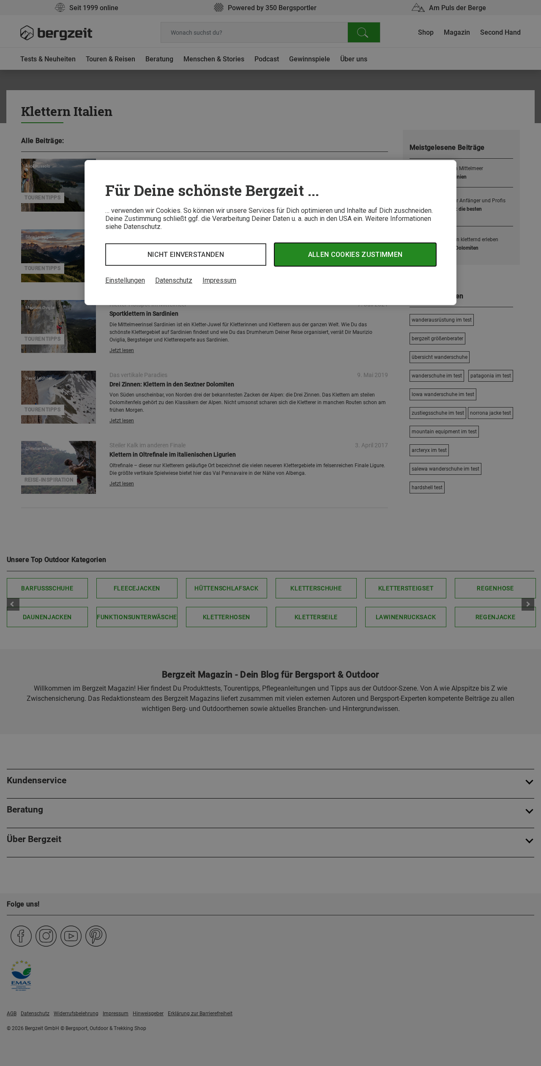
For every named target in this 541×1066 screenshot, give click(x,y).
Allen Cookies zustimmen (355, 255)
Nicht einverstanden (186, 255)
